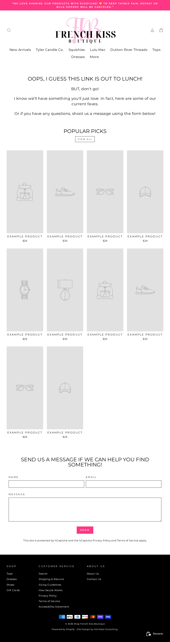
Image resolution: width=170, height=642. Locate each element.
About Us (93, 573)
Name (14, 477)
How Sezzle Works (50, 590)
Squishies (77, 50)
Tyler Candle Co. (49, 50)
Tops (156, 50)
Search (43, 573)
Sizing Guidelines (50, 584)
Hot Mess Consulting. (106, 629)
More (94, 57)
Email (91, 477)
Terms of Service (127, 540)
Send (85, 529)
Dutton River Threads (128, 50)
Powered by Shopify (63, 629)
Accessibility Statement (54, 606)
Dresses (78, 57)
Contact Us (94, 579)
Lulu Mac (98, 50)
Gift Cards (13, 590)
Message (17, 494)
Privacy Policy (102, 540)
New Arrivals (20, 50)
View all (85, 139)
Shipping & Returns (51, 579)
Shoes (10, 584)
